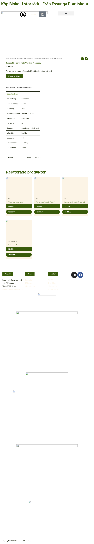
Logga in (33, 14)
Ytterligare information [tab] (25, 87)
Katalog (13, 58)
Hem (7, 58)
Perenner (20, 58)
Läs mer (11, 206)
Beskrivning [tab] (10, 87)
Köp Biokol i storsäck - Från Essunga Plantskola (44, 3)
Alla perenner (28, 58)
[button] (66, 13)
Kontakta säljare (14, 76)
